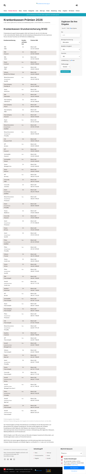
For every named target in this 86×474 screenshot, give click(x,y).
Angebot (65, 10)
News (20, 10)
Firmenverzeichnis (39, 455)
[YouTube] (11, 459)
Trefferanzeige (64, 64)
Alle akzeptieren (74, 468)
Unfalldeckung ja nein (68, 60)
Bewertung (54, 10)
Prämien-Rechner (12, 10)
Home (5, 10)
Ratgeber (37, 458)
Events (25, 10)
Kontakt (48, 458)
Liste (37, 10)
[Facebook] (5, 459)
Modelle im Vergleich (66, 46)
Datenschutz (12, 471)
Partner (78, 10)
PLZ (62, 32)
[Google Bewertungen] (48, 470)
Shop (59, 10)
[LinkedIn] (8, 459)
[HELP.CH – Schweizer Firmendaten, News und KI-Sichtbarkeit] (71, 453)
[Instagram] (14, 459)
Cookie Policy (74, 464)
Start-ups (42, 10)
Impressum (6, 471)
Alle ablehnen (74, 471)
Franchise (63, 53)
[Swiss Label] (38, 470)
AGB (17, 471)
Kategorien (31, 10)
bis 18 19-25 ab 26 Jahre (69, 28)
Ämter (48, 10)
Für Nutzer (71, 10)
